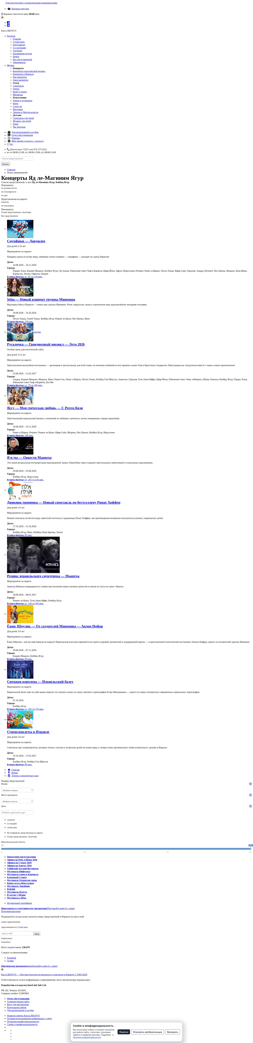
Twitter (10, 961)
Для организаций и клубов (25, 132)
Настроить (172, 1031)
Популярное (19, 45)
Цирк (15, 124)
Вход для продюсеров (18, 1004)
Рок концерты (20, 77)
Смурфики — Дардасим (26, 241)
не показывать (7, 206)
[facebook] (8, 22)
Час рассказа (19, 127)
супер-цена (12, 827)
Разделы (11, 36)
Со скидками (19, 47)
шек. (20, 321)
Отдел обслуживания (22, 135)
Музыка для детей (22, 121)
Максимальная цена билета (13, 842)
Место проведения (9, 795)
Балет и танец (20, 91)
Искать (5, 164)
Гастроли (17, 50)
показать (5, 202)
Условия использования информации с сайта (29, 1018)
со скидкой (12, 824)
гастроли (11, 820)
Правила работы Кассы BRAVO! (23, 1015)
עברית (10, 144)
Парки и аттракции (22, 100)
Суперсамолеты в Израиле (28, 732)
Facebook (11, 958)
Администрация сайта (18, 1001)
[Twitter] (8, 25)
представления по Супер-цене (14, 927)
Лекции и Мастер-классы (25, 112)
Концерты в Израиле (23, 74)
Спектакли (18, 86)
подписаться (6, 938)
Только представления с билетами (16, 212)
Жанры (10, 65)
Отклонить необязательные (147, 1031)
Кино (15, 103)
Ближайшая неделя (22, 53)
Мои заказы (28, 141)
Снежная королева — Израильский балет (40, 682)
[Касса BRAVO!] (2, 17)
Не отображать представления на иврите (25, 833)
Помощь (16, 138)
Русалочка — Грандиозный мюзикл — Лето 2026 (46, 344)
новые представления (10, 922)
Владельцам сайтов (16, 1007)
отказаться (5, 942)
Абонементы (19, 62)
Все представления (22, 59)
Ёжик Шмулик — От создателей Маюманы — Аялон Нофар (55, 626)
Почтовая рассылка (10, 911)
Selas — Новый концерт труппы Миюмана (41, 299)
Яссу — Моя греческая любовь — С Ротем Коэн (45, 408)
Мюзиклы (18, 94)
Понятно (123, 1031)
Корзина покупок (20, 8)
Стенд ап (17, 106)
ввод (37, 933)
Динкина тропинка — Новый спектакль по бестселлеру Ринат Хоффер (63, 502)
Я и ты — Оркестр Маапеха (29, 457)
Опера (16, 89)
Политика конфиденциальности (23, 1021)
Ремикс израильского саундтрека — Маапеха (43, 576)
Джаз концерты (20, 80)
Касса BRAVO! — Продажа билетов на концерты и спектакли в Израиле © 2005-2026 (44, 974)
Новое (16, 56)
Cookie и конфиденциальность (22, 1024)
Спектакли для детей (23, 118)
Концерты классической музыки (29, 71)
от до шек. (25, 276)
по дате (4, 195)
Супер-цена (19, 42)
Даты (3, 806)
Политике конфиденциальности (87, 1037)
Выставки (18, 109)
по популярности (8, 192)
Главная (17, 39)
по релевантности (9, 188)
